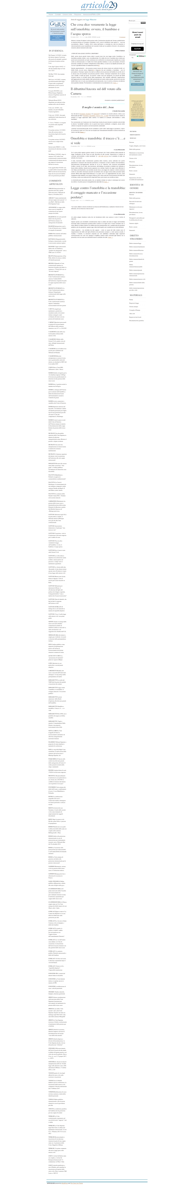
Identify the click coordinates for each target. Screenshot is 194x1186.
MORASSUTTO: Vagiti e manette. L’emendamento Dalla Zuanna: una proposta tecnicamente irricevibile (56, 724)
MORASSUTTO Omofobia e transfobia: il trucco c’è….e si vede (56, 708)
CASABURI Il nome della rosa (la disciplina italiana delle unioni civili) (56, 334)
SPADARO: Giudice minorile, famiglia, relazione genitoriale (56, 993)
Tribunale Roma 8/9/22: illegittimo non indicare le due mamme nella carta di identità (56, 102)
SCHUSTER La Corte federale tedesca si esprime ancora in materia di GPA (56, 981)
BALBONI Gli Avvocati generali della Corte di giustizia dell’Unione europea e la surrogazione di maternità (57, 220)
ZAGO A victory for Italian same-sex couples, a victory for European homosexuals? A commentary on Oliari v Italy (57, 1159)
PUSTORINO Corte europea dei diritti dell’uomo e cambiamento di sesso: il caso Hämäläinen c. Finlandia (57, 790)
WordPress (65, 1183)
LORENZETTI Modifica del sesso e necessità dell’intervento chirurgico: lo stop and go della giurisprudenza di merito (57, 673)
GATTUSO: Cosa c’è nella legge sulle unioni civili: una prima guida (57, 616)
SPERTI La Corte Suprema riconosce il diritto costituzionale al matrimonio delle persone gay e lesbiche (57, 1023)
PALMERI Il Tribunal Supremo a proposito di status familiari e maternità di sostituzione (57, 744)
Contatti (58, 14)
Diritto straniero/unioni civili (137, 279)
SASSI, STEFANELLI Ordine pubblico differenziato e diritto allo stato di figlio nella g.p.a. (56, 883)
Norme (131, 299)
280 (102, 156)
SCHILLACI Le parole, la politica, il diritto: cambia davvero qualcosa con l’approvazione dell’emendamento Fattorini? (56, 932)
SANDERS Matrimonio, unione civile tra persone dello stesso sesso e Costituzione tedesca (57, 868)
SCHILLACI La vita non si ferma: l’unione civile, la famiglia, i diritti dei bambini (57, 923)
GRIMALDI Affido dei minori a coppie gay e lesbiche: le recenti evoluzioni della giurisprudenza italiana (57, 638)
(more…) (115, 83)
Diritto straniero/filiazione (136, 250)
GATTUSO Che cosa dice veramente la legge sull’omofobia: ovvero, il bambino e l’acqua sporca (55, 544)
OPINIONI (94, 37)
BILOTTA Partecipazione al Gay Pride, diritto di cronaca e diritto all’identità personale (57, 258)
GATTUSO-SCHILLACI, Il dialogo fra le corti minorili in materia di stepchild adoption (56, 609)
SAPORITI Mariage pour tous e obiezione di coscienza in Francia (56, 876)
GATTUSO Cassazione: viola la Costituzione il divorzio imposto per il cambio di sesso (57, 535)
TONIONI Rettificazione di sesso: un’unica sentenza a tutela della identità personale (57, 1094)
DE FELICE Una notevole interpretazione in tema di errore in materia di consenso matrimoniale (57, 448)
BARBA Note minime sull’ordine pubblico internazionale (57, 234)
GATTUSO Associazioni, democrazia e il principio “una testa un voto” (56, 528)
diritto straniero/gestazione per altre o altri (136, 289)
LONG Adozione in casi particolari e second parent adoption (55, 665)
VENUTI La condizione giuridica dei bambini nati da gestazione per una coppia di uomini (57, 1111)
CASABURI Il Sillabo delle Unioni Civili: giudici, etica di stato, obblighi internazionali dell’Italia (56, 342)
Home (51, 14)
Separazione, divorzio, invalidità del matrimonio (136, 179)
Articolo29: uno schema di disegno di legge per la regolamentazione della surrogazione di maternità (137, 76)
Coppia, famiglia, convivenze (137, 146)
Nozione (131, 142)
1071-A (106, 156)
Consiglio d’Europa (134, 310)
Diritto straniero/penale (135, 270)
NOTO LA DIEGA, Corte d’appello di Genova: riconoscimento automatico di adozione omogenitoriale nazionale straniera (56, 734)
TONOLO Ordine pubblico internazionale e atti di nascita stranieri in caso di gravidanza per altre (56, 1102)
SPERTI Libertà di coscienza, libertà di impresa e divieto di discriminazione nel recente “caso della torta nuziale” (56, 1032)
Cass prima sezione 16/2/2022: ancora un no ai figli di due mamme (56, 141)
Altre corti (132, 313)
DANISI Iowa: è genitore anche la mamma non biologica (57, 385)
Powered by (132, 56)
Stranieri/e (132, 174)
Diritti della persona (134, 149)
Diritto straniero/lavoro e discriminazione (136, 255)
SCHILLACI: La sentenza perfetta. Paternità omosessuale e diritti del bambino (57, 953)
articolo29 (96, 114)
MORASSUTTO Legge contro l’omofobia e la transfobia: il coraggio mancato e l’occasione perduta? (57, 690)
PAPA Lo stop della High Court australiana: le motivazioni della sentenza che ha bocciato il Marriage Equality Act (57, 752)
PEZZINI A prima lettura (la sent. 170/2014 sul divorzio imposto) (57, 771)
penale (98, 37)
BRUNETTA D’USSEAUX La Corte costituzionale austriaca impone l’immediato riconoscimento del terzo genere (57, 302)
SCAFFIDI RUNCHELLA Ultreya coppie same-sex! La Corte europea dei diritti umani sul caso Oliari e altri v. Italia (57, 905)
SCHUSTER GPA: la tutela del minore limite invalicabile (56, 974)
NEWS (89, 37)
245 (99, 156)
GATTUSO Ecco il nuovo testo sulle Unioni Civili (56, 551)
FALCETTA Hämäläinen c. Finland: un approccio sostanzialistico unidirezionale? (57, 477)
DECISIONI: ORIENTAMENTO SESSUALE (135, 134)
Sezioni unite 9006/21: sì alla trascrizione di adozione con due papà (57, 149)
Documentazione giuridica (136, 320)
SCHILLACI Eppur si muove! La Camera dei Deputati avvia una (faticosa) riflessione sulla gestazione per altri (57, 914)
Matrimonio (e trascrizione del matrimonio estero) (136, 154)
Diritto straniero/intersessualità (135, 266)
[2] (93, 70)
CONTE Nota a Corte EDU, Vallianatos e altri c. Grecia (55, 368)
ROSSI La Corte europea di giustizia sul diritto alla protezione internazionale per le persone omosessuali (57, 860)
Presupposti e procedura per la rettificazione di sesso (136, 219)
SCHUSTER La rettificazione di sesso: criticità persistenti (57, 987)
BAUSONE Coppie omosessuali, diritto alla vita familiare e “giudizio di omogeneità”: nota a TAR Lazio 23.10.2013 (57, 249)
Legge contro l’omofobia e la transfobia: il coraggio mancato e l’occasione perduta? (98, 192)
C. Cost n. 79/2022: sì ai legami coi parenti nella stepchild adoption (57, 124)
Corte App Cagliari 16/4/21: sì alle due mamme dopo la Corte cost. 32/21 (56, 68)
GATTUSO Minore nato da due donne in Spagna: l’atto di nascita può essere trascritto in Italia (56, 579)
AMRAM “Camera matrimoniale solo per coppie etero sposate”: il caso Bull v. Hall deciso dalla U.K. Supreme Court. (57, 201)
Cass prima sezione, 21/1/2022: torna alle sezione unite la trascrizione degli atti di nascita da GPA (57, 133)
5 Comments (122, 37)
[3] (100, 70)
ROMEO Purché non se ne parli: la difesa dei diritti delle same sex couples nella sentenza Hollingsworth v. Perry (57, 830)
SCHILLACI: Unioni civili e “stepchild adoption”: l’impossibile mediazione (56, 968)
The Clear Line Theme (77, 1183)
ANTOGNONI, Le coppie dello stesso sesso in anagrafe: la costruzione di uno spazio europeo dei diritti (56, 210)
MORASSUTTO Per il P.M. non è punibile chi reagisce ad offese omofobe (57, 716)
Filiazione (77, 14)
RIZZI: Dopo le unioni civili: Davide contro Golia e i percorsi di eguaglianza (57, 821)
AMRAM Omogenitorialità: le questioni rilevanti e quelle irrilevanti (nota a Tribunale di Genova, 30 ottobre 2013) (56, 191)
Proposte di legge (134, 303)
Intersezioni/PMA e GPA (91, 14)
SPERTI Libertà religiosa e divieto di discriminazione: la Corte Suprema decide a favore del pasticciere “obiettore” (56, 1042)
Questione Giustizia (85, 114)
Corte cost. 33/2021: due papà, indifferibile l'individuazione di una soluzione (57, 117)
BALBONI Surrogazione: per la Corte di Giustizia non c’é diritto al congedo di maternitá (57, 228)
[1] (98, 65)
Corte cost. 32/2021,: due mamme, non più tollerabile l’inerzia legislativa (56, 110)
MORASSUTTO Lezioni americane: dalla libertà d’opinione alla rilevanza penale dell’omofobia (57, 700)
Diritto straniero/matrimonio (137, 247)
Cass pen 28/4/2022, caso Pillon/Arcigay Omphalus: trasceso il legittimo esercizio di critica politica (57, 94)
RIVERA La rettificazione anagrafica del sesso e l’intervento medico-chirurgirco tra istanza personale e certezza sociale (57, 800)
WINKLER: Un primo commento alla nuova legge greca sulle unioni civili (57, 1150)
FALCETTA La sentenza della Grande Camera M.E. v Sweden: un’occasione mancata (57, 496)
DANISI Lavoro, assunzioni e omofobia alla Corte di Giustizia (57, 402)
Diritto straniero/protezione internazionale (136, 275)
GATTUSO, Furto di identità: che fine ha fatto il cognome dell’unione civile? (57, 601)
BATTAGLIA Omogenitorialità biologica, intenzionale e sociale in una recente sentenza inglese (57, 241)
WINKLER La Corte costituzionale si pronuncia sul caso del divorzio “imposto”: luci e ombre (57, 1119)
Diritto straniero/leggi (135, 243)
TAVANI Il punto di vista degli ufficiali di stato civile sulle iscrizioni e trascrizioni (56, 1075)
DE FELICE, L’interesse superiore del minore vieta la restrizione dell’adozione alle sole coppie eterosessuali (57, 457)
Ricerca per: (132, 20)
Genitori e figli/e (133, 223)
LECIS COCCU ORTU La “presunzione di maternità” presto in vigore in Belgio (55, 658)
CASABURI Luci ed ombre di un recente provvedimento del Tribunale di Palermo (57, 350)
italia (86, 37)
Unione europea (133, 306)
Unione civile (67, 14)
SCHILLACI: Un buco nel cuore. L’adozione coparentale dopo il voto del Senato (57, 960)
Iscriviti (137, 49)
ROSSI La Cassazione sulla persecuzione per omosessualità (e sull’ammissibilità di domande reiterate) (57, 850)
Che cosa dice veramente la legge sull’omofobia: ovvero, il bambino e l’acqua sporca (95, 29)
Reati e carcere (133, 171)
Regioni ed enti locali (135, 317)
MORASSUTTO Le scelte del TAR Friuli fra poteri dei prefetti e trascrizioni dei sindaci (57, 682)
